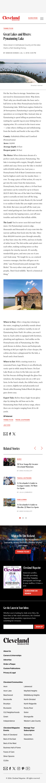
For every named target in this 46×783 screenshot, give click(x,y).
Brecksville (7, 699)
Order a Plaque (9, 664)
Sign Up (39, 627)
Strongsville (28, 716)
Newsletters (28, 739)
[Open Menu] (41, 18)
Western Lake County (32, 721)
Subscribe (33, 18)
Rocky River (28, 708)
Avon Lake (7, 691)
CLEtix (6, 760)
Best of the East (9, 739)
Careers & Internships (12, 655)
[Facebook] (10, 768)
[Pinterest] (23, 768)
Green (5, 716)
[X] (14, 768)
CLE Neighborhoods (11, 712)
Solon (26, 712)
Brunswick (7, 708)
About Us (7, 651)
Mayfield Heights (30, 691)
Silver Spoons (8, 756)
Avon (5, 686)
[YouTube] (28, 768)
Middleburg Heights (32, 695)
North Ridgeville (30, 704)
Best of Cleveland (10, 735)
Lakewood (28, 686)
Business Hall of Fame (12, 748)
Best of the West (9, 743)
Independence (9, 721)
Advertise (7, 660)
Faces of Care (8, 752)
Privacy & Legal (9, 673)
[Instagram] (18, 768)
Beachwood (8, 695)
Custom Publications (11, 668)
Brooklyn (6, 704)
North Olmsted (30, 699)
